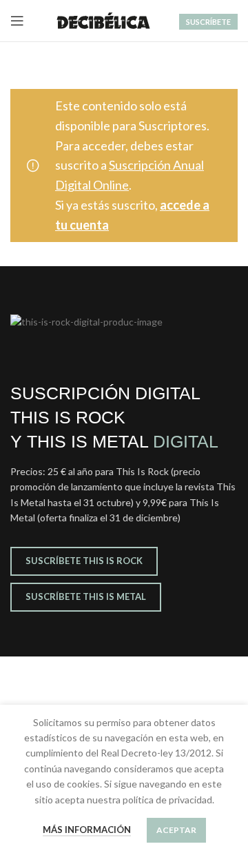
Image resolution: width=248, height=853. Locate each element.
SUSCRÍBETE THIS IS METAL (85, 596)
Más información (87, 829)
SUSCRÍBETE (208, 21)
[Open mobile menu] (17, 20)
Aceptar (176, 830)
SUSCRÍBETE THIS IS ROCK (84, 560)
